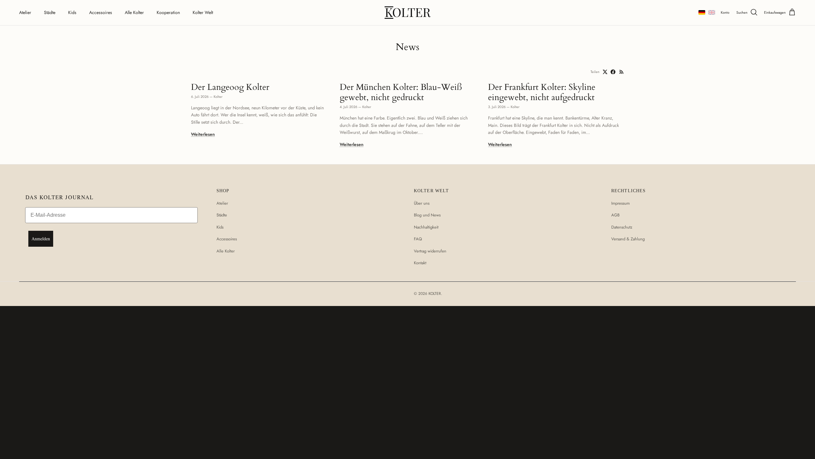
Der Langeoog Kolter (230, 87)
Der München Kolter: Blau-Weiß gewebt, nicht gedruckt (401, 92)
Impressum (620, 203)
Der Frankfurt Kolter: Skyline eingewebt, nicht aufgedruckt (541, 92)
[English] (711, 12)
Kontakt (420, 263)
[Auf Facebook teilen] (613, 71)
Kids (72, 12)
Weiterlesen (203, 134)
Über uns (421, 203)
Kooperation (168, 12)
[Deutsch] (701, 12)
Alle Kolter (134, 12)
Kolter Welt (203, 12)
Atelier (25, 12)
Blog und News (427, 215)
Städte (49, 12)
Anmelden (41, 239)
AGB (615, 215)
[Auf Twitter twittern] (605, 71)
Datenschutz (621, 227)
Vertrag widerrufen (430, 251)
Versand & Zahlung (628, 239)
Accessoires (100, 12)
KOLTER (435, 293)
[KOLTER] (408, 12)
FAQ (418, 239)
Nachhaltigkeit (426, 227)
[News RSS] (621, 71)
